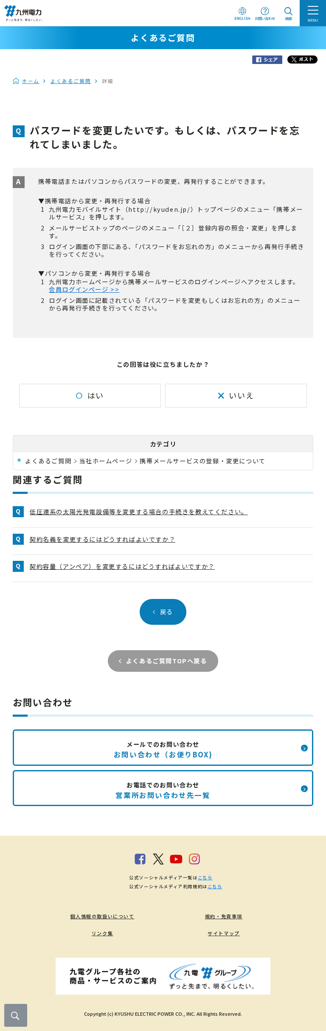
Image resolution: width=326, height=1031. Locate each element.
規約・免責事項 (223, 916)
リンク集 (102, 933)
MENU (313, 20)
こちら (205, 877)
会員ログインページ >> (84, 289)
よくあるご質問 (71, 81)
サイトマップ (224, 933)
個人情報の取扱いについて (102, 916)
